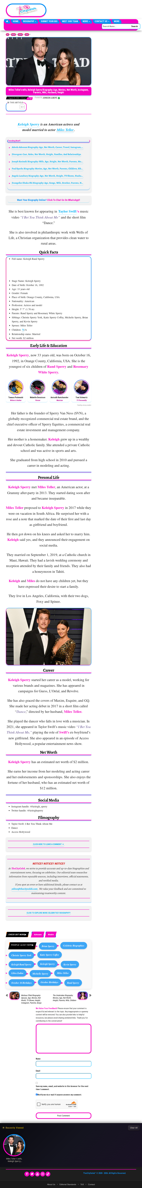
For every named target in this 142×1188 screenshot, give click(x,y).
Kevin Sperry (70, 964)
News (86, 21)
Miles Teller (65, 129)
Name (38, 1059)
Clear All (133, 1128)
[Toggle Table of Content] (20, 106)
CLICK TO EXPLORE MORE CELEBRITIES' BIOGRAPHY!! (48, 913)
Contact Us (101, 21)
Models (51, 934)
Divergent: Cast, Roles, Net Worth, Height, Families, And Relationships (46, 154)
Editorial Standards (67, 1184)
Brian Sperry (48, 946)
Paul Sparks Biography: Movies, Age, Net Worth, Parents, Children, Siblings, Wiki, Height (47, 168)
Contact (91, 1184)
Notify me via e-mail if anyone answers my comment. (60, 1095)
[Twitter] (32, 1174)
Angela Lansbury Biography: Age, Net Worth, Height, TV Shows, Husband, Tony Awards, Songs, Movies (47, 175)
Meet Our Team (70, 21)
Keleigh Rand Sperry (21, 964)
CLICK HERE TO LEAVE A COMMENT (47, 844)
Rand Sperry (73, 982)
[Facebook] (26, 1174)
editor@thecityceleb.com (24, 889)
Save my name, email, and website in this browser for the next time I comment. (62, 1087)
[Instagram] (42, 1174)
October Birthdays (49, 982)
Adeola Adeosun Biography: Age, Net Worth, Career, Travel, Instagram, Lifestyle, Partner (47, 147)
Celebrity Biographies (73, 945)
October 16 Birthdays (21, 982)
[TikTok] (47, 1174)
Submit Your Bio (49, 21)
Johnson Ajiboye (50, 98)
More (116, 21)
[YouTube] (37, 1174)
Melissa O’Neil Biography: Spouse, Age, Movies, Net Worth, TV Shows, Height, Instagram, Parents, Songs (31, 999)
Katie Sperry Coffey (49, 954)
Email (38, 1071)
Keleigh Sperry (28, 124)
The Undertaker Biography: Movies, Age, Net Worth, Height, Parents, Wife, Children (64, 997)
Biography (29, 21)
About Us (51, 1184)
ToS (82, 1184)
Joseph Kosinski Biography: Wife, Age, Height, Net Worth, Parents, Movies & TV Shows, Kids (47, 161)
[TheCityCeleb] (7, 21)
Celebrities (20, 34)
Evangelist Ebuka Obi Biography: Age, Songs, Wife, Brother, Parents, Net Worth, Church (47, 182)
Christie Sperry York (21, 955)
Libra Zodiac (17, 973)
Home (15, 21)
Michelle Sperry (40, 973)
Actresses (26, 34)
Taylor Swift (67, 211)
